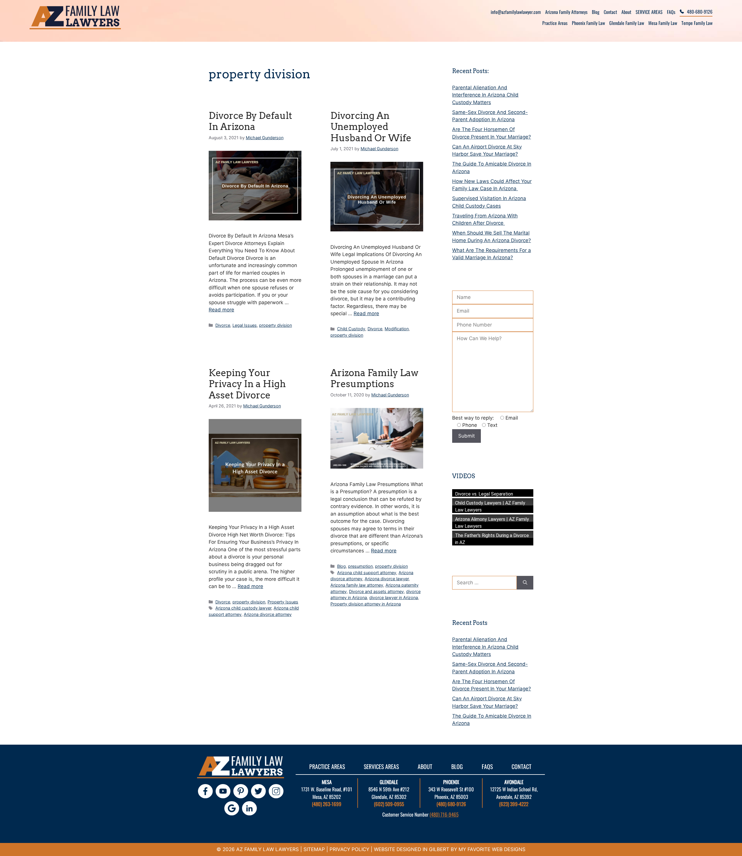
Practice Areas (555, 22)
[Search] (525, 583)
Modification (397, 328)
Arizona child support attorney (366, 572)
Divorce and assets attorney (376, 591)
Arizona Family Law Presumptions (374, 378)
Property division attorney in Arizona (365, 603)
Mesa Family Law (662, 22)
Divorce (222, 325)
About (626, 11)
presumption (360, 566)
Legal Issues (244, 325)
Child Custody (351, 328)
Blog (595, 11)
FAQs (671, 11)
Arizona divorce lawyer (387, 578)
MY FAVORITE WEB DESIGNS (492, 849)
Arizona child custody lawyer (243, 607)
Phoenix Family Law (588, 22)
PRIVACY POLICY (349, 849)
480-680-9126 (699, 11)
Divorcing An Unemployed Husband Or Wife (370, 127)
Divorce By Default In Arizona (250, 121)
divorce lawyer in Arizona (393, 597)
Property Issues (283, 601)
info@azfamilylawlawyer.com (516, 11)
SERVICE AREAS (649, 11)
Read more (221, 310)
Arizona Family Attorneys (566, 11)
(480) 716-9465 (444, 814)
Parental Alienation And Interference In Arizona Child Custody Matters (485, 95)
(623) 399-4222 (513, 804)
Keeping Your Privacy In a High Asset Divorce (247, 384)
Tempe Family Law (696, 22)
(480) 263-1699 (326, 804)
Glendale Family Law (626, 22)
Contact (610, 11)
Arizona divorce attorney (268, 614)
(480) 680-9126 (451, 804)
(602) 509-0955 (389, 804)
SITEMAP (314, 849)
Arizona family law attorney (356, 585)
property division (275, 325)
